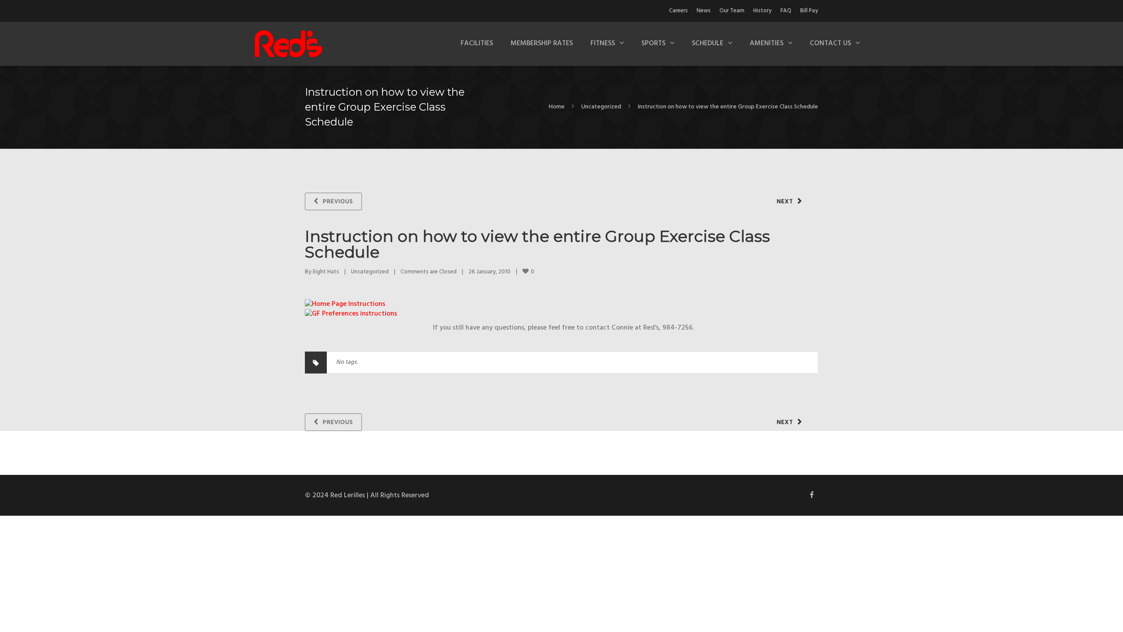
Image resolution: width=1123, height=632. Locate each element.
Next (785, 202)
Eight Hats (326, 271)
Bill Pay (809, 10)
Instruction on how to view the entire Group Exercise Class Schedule (537, 244)
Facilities (477, 43)
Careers (678, 10)
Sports (653, 43)
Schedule (707, 43)
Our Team (731, 10)
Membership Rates (542, 43)
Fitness (602, 43)
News (704, 10)
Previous (338, 202)
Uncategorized (601, 107)
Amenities (766, 43)
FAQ (785, 10)
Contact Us (830, 43)
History (762, 10)
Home (557, 107)
